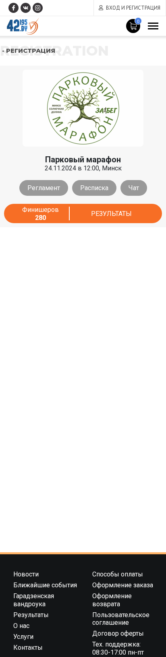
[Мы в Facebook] (13, 8)
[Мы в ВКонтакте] (26, 8)
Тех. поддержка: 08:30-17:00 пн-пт (118, 648)
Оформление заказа (122, 585)
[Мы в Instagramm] (38, 8)
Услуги (23, 636)
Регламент (43, 188)
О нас (21, 626)
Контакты (28, 647)
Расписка (94, 188)
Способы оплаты (117, 574)
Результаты (111, 214)
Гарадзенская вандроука (33, 599)
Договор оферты (118, 633)
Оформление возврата (112, 599)
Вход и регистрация (133, 7)
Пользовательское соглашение (120, 618)
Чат (134, 188)
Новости (26, 574)
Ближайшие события (45, 585)
